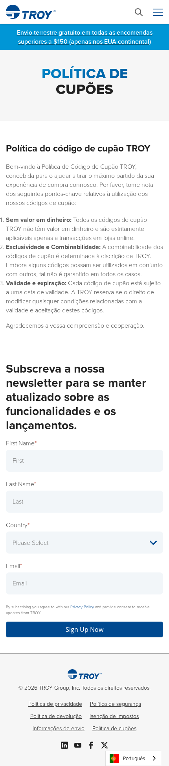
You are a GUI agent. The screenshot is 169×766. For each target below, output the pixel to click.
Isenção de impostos (114, 716)
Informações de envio (58, 728)
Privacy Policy (82, 607)
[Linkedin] (64, 744)
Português (134, 758)
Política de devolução (56, 716)
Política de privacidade (55, 704)
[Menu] (158, 12)
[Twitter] (104, 744)
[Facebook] (91, 744)
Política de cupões (114, 728)
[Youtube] (78, 744)
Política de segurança (115, 704)
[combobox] (133, 758)
